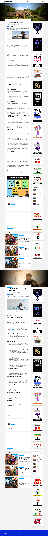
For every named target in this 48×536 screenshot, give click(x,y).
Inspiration (16, 1)
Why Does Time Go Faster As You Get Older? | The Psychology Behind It (24, 238)
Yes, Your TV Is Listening (24, 260)
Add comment (15, 24)
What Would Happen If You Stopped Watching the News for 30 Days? (24, 249)
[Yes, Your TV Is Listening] (11, 262)
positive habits (9, 198)
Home (13, 1)
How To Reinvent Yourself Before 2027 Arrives (39, 201)
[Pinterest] (10, 26)
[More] (13, 26)
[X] (12, 26)
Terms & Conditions (6, 533)
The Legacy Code (32, 1)
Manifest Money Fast (38, 1)
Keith (8, 24)
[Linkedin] (9, 26)
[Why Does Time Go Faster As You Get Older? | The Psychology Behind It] (11, 239)
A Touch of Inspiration (22, 258)
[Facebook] (8, 26)
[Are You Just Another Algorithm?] (34, 204)
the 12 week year (21, 418)
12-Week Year (12, 329)
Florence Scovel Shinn (26, 1)
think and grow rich (21, 198)
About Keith (20, 1)
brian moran (12, 418)
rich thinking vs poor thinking (15, 198)
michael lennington (17, 418)
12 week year (9, 418)
